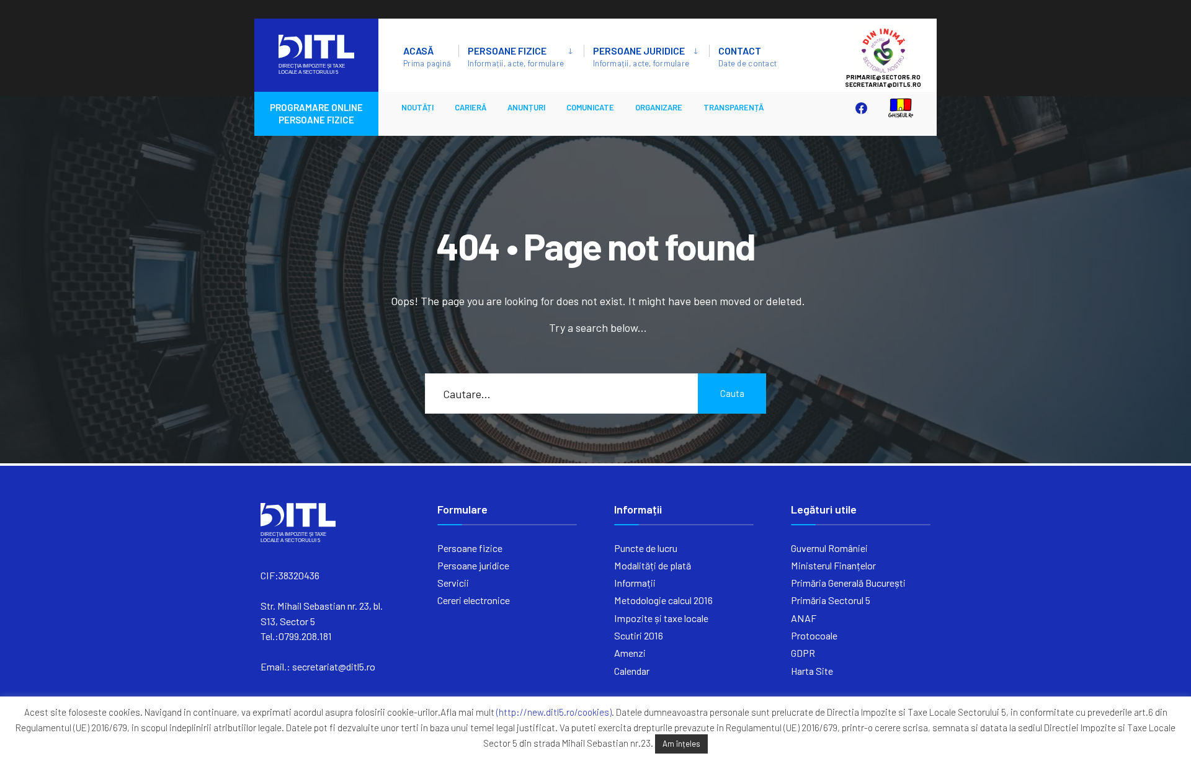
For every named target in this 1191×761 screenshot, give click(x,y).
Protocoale (814, 635)
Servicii (453, 583)
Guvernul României (829, 548)
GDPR (803, 653)
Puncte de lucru (645, 548)
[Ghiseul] (894, 107)
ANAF (803, 618)
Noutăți (417, 107)
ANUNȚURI (526, 107)
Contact (747, 56)
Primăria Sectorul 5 (830, 600)
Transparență (733, 107)
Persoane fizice (516, 56)
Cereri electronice (473, 600)
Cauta (732, 393)
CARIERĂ (470, 107)
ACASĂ (427, 56)
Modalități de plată (652, 565)
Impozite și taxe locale (661, 618)
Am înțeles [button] (681, 744)
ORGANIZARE (658, 107)
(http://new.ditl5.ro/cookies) (554, 712)
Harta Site (812, 671)
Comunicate (590, 107)
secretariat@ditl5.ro (333, 666)
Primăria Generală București (848, 583)
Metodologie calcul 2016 (663, 600)
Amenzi (630, 653)
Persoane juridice (641, 56)
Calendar (631, 671)
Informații (635, 583)
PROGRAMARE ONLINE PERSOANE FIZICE (316, 113)
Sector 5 (895, 50)
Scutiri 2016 (638, 635)
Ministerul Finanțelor (833, 565)
